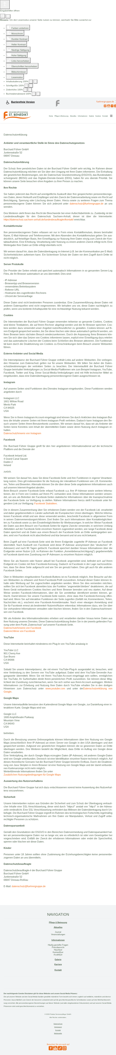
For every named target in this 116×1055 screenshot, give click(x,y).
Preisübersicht (58, 947)
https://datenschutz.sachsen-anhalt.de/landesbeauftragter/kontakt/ (39, 219)
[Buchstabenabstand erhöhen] (38, 94)
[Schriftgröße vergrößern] (31, 86)
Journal (58, 932)
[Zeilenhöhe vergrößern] (30, 90)
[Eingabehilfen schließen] (8, 16)
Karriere (98, 116)
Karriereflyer (58, 952)
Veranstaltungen (58, 934)
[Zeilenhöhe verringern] (25, 90)
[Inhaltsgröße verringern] (31, 81)
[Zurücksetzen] (2, 16)
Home (51, 116)
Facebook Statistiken (45, 503)
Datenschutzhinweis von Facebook (22, 627)
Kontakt (105, 116)
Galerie (91, 116)
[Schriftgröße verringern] (26, 86)
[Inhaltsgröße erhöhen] (35, 81)
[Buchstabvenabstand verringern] (34, 94)
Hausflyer (58, 950)
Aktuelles (73, 116)
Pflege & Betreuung (61, 116)
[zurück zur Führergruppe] (58, 102)
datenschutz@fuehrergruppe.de (86, 203)
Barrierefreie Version (23, 102)
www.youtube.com (55, 688)
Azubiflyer (58, 955)
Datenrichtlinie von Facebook (19, 631)
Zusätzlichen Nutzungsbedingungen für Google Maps (32, 774)
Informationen (82, 116)
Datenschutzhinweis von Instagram (22, 433)
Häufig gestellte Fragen (58, 945)
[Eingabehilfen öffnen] (5, 4)
